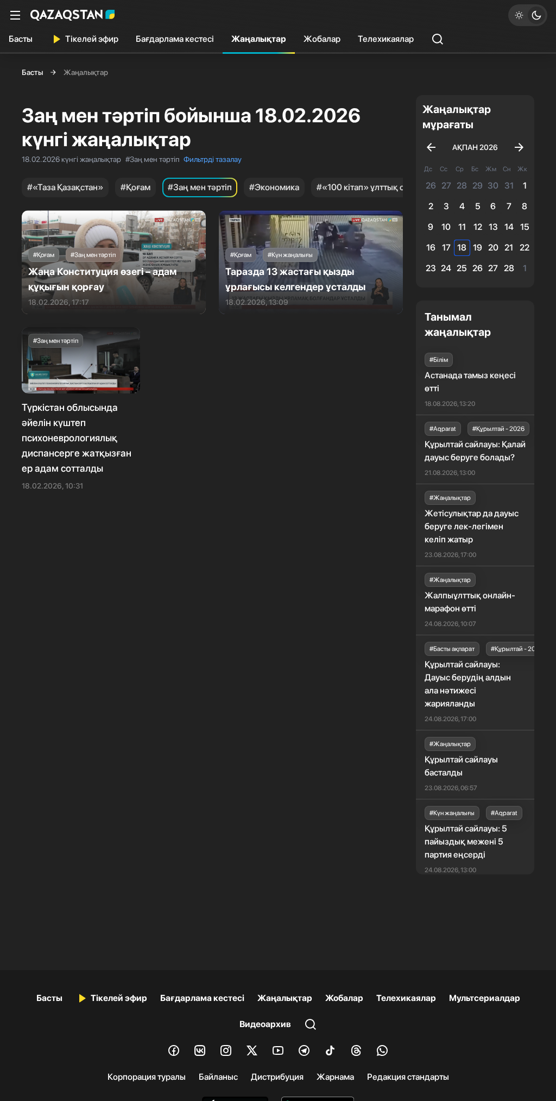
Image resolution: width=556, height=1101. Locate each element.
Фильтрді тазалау (213, 159)
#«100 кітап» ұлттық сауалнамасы (384, 187)
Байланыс (218, 1077)
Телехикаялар (386, 39)
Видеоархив (265, 1024)
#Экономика (274, 187)
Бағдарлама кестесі (175, 39)
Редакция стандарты (408, 1077)
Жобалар (322, 39)
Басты (21, 39)
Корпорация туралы (147, 1077)
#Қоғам (135, 187)
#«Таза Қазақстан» (65, 187)
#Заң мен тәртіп (200, 187)
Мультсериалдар (484, 998)
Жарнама (335, 1077)
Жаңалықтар (258, 39)
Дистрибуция (277, 1077)
